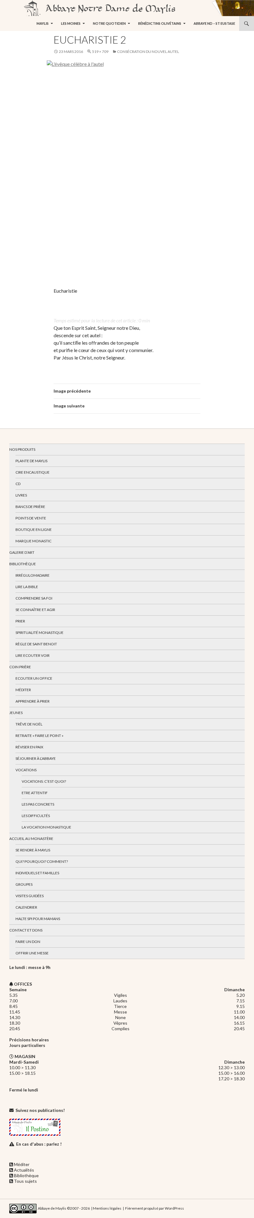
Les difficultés (36, 815)
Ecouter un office (33, 678)
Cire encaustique (32, 472)
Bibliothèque (22, 564)
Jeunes (16, 712)
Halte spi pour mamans (37, 918)
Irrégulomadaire (32, 575)
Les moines (71, 23)
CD (17, 483)
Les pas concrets (38, 804)
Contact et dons (25, 930)
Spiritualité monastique (39, 632)
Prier (20, 621)
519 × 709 (100, 51)
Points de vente (30, 518)
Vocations (26, 770)
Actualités (24, 1170)
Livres (21, 495)
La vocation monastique (46, 827)
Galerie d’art (21, 552)
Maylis (43, 23)
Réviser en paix (29, 747)
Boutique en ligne (33, 529)
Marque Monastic (33, 541)
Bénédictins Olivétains (159, 23)
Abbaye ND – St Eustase (214, 23)
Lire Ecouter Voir (32, 655)
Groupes (24, 884)
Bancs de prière (30, 506)
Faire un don (27, 941)
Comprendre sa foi (33, 598)
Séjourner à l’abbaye (35, 758)
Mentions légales (107, 1208)
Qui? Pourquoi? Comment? (41, 861)
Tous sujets (25, 1181)
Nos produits (22, 449)
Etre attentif (35, 792)
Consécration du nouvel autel (148, 51)
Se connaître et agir (35, 609)
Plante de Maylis (31, 460)
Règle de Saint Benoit (36, 644)
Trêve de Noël (28, 724)
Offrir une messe (32, 953)
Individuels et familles (37, 873)
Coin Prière (20, 667)
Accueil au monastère (31, 838)
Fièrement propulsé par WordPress (154, 1208)
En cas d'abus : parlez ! (39, 1144)
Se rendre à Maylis (32, 850)
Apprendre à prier (32, 701)
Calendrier (26, 907)
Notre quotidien (109, 23)
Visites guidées (29, 895)
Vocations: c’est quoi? (44, 781)
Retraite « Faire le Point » (39, 735)
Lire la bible (26, 586)
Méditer (23, 689)
